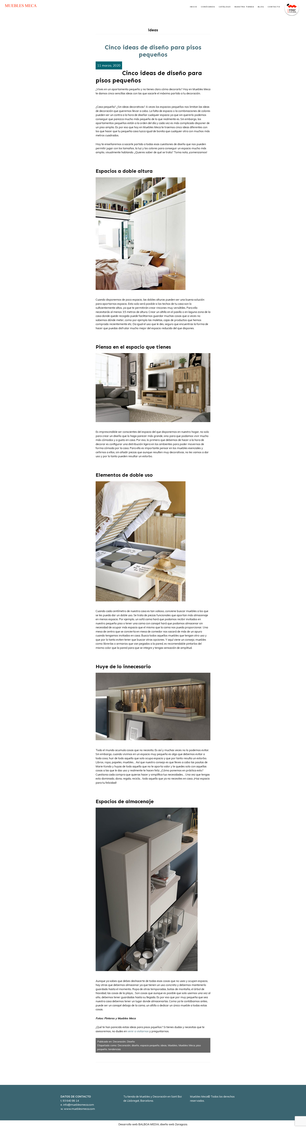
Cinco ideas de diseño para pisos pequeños (153, 51)
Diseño (131, 1041)
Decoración (119, 1041)
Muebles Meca (186, 1045)
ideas (164, 1045)
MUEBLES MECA (21, 5)
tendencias (114, 1049)
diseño (135, 1045)
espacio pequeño (150, 1045)
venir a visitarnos (138, 1031)
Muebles (172, 1045)
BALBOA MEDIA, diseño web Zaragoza (162, 1124)
